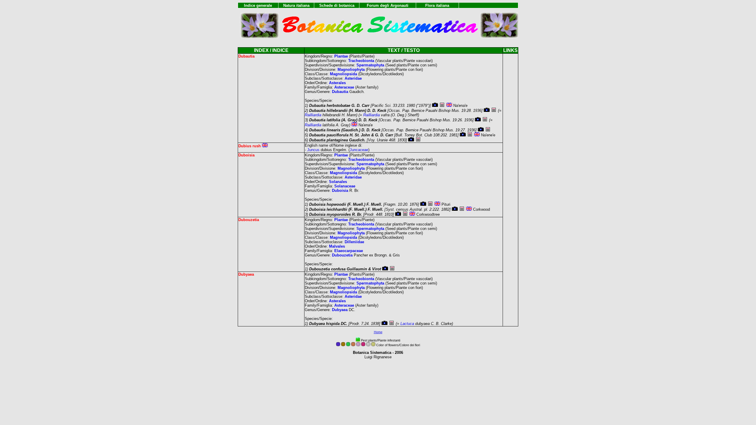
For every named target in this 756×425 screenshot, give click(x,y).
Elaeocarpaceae (348, 251)
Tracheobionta (361, 60)
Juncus (313, 150)
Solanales (338, 181)
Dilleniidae (354, 242)
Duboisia (340, 190)
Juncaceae (359, 150)
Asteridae (353, 78)
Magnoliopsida (343, 74)
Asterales (337, 83)
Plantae (341, 56)
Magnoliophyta (351, 69)
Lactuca (407, 323)
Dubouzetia (342, 255)
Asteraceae (344, 87)
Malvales (337, 246)
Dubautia (340, 91)
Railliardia (313, 115)
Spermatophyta (370, 65)
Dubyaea (340, 310)
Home (378, 332)
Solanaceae (344, 186)
